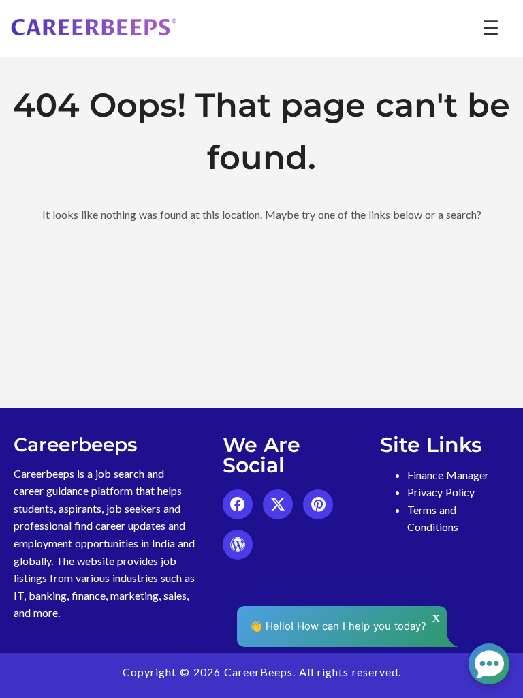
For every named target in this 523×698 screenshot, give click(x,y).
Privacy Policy (441, 491)
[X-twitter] (278, 504)
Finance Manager (448, 474)
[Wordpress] (238, 545)
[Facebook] (238, 504)
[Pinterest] (318, 504)
